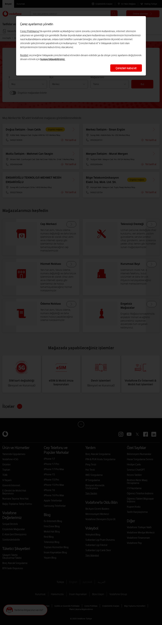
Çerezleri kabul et (126, 68)
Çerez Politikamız (29, 31)
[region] (81, 45)
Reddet (24, 55)
